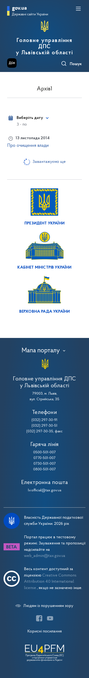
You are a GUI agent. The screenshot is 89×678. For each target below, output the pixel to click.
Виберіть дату (30, 118)
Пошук (76, 64)
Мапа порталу (41, 350)
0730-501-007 (44, 464)
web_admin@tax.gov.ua (44, 556)
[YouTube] (50, 618)
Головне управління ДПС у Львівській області (44, 47)
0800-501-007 (44, 469)
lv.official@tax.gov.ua (44, 490)
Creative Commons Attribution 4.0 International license (50, 581)
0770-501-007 (44, 458)
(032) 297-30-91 (44, 420)
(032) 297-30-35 (39, 431)
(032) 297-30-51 (44, 426)
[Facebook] (39, 618)
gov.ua (19, 8)
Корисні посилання (44, 631)
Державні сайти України (30, 14)
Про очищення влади (28, 145)
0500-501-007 (44, 452)
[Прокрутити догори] (80, 652)
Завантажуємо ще (49, 162)
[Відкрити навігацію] (78, 8)
